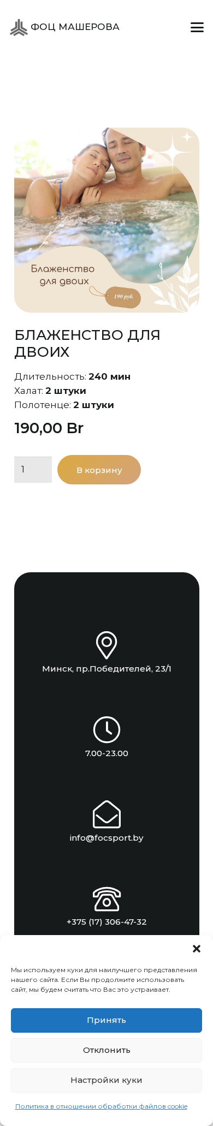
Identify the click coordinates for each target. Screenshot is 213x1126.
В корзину (99, 470)
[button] (196, 948)
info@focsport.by (107, 837)
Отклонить (107, 1050)
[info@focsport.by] (107, 814)
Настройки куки (106, 1080)
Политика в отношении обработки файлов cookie (101, 1106)
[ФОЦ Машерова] (18, 27)
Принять (106, 1020)
